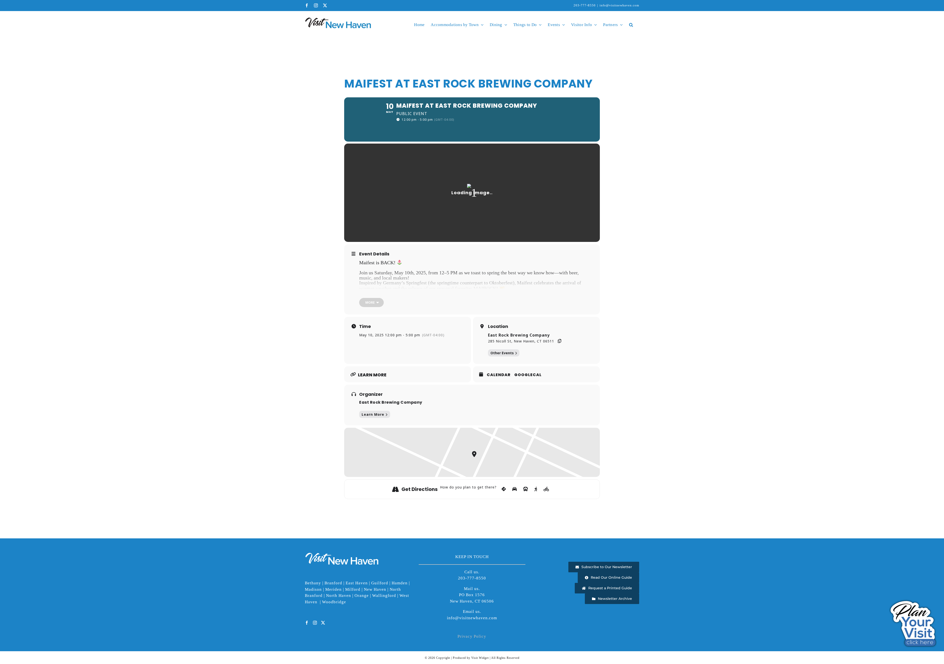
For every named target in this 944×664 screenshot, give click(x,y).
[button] (631, 24)
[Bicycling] (546, 489)
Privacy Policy (471, 636)
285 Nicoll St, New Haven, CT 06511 (521, 341)
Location (498, 326)
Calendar (499, 374)
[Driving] (514, 489)
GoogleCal (528, 374)
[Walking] (536, 489)
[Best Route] (504, 489)
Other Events (502, 353)
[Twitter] (323, 623)
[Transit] (526, 489)
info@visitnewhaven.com (619, 5)
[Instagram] (315, 623)
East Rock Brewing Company (519, 335)
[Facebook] (307, 623)
